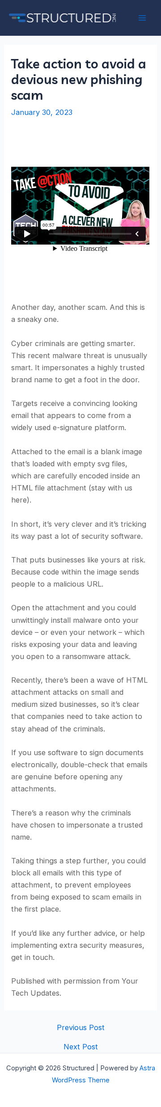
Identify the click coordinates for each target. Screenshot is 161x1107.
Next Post (81, 1046)
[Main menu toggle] (142, 18)
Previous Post (81, 1027)
